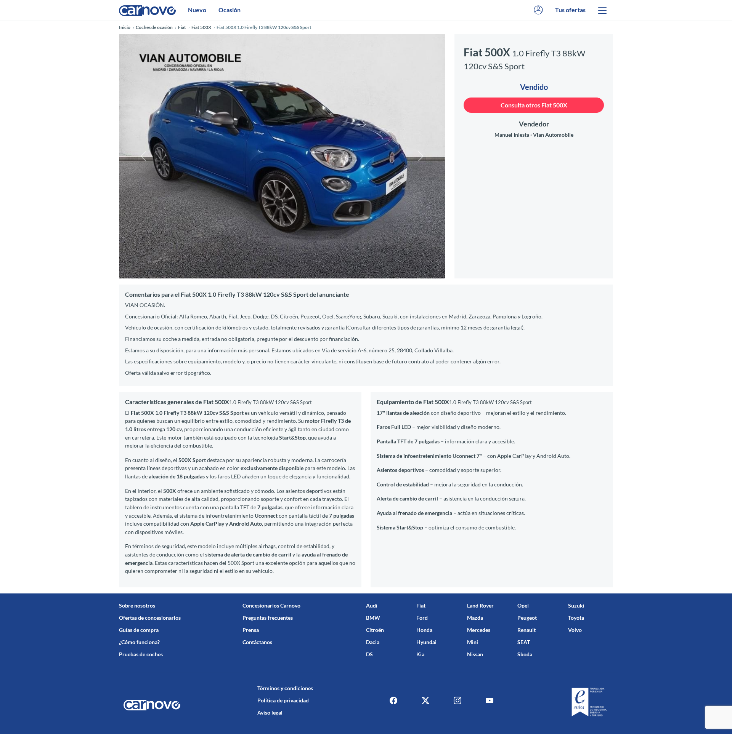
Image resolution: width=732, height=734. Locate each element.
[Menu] (602, 10)
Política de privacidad (283, 700)
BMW (373, 617)
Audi (371, 605)
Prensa (250, 630)
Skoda (524, 654)
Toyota (576, 617)
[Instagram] (457, 700)
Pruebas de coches (141, 654)
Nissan (475, 654)
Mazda (475, 617)
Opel (523, 605)
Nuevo (197, 9)
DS (369, 654)
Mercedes (478, 630)
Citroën (375, 630)
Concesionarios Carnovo (271, 605)
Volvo (575, 630)
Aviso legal (270, 712)
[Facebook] (393, 700)
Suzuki (576, 605)
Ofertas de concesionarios (150, 617)
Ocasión (229, 9)
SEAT (523, 642)
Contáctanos (257, 642)
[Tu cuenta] (538, 10)
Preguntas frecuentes (267, 617)
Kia (420, 654)
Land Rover (480, 605)
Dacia (372, 642)
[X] (425, 700)
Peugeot (527, 617)
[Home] (147, 10)
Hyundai (426, 642)
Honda (424, 630)
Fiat (420, 605)
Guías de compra (139, 630)
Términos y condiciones (285, 688)
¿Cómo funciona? (139, 642)
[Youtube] (489, 700)
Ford (422, 617)
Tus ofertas (570, 9)
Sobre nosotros (137, 605)
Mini (472, 642)
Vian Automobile (553, 134)
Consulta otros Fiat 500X (534, 105)
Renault (526, 630)
